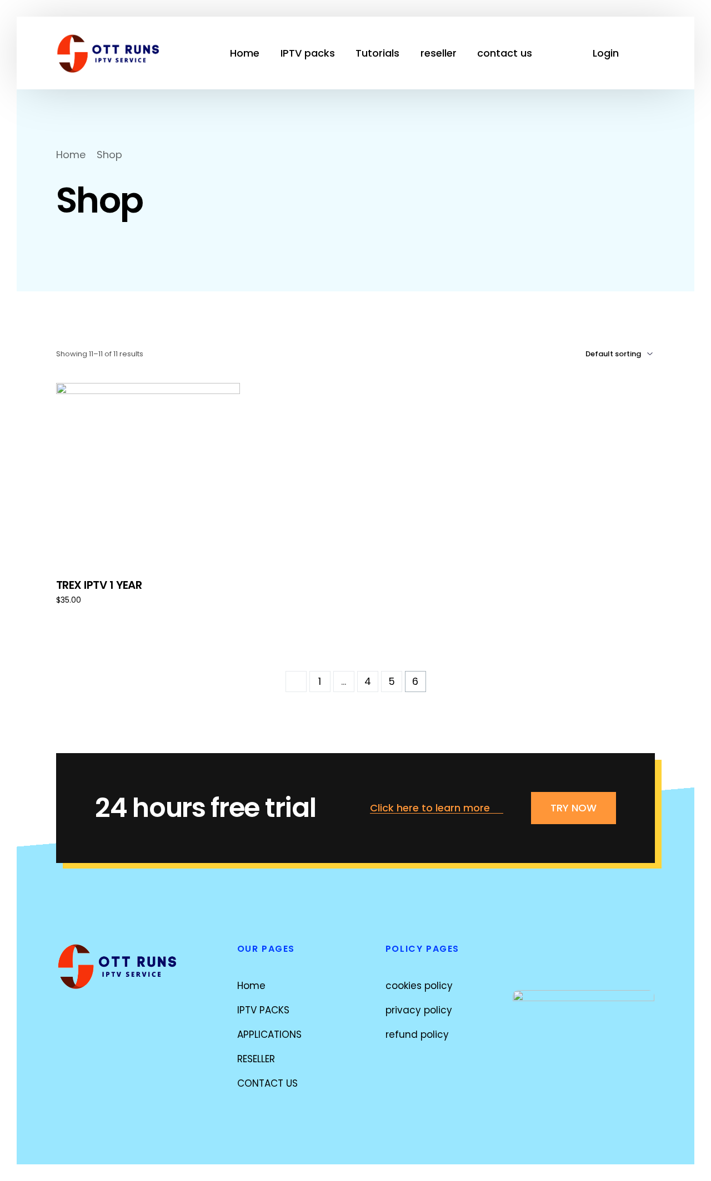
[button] (436, 808)
